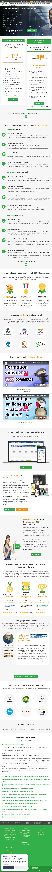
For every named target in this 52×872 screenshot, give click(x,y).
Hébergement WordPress (9, 832)
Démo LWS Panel (25, 467)
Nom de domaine (22, 3)
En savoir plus (9, 509)
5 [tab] (28, 672)
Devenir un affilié (25, 844)
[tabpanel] (26, 648)
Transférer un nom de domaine (25, 833)
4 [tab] (26, 672)
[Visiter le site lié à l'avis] (38, 635)
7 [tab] (32, 672)
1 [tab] (20, 672)
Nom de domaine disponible (25, 836)
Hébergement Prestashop (9, 834)
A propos (48, 3)
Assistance (47, 1)
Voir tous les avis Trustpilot (25, 676)
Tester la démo (21, 509)
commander (31, 30)
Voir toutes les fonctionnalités (26, 261)
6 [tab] (30, 672)
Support (9, 850)
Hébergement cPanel (9, 837)
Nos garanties (40, 834)
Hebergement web (35, 3)
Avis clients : (24, 1)
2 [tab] (22, 672)
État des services (9, 853)
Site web (29, 3)
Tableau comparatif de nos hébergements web (26, 113)
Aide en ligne (9, 852)
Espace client (38, 1)
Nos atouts (42, 3)
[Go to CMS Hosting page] (10, 331)
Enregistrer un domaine (25, 830)
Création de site (10, 839)
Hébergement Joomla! (9, 836)
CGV (42, 870)
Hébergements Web (9, 830)
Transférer (35, 554)
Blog (41, 830)
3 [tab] (24, 672)
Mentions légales (34, 870)
